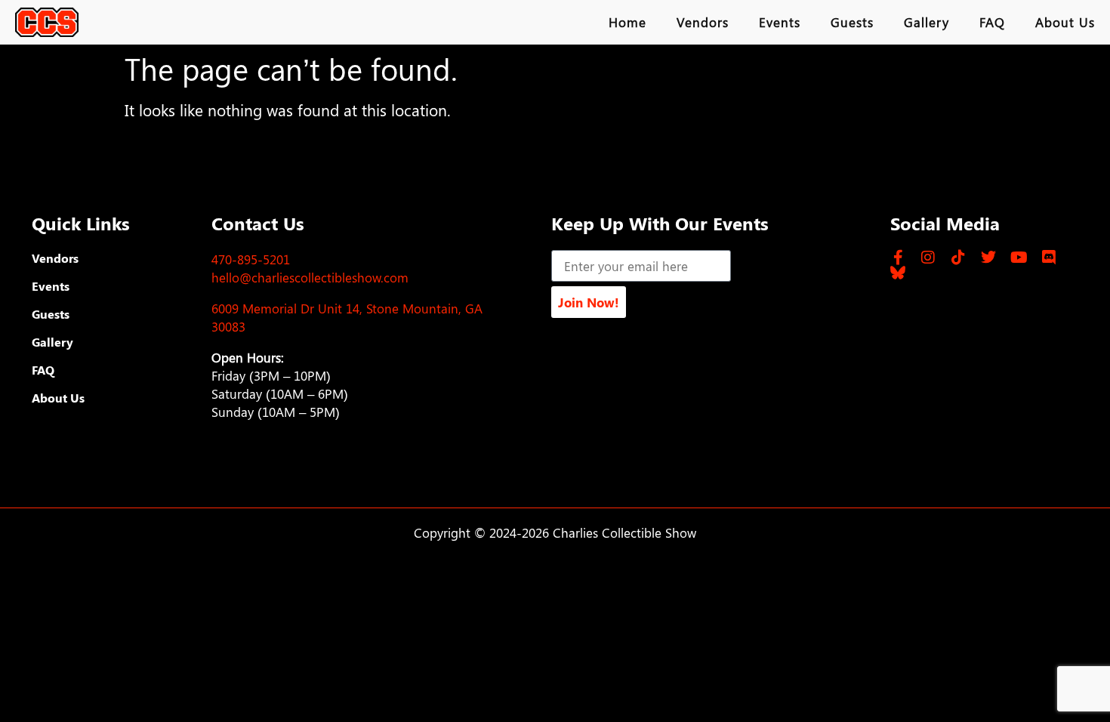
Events (779, 22)
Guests (852, 22)
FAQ (992, 22)
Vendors (703, 22)
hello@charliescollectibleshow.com (310, 277)
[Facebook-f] (897, 257)
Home (627, 22)
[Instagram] (928, 257)
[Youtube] (1018, 257)
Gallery (926, 22)
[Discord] (1048, 257)
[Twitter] (988, 257)
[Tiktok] (958, 257)
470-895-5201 (250, 259)
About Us (1065, 22)
